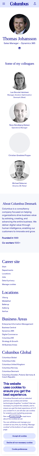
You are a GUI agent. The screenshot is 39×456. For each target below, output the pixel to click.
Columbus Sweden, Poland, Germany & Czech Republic (18, 376)
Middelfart (6, 301)
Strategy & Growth (10, 341)
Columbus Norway (10, 368)
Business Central (9, 327)
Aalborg (5, 308)
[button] (35, 4)
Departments (7, 270)
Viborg (5, 297)
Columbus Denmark (10, 371)
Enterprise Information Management (17, 324)
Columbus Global (9, 357)
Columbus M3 (8, 338)
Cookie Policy (15, 416)
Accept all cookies (19, 436)
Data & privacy (8, 280)
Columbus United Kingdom (13, 364)
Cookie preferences (19, 449)
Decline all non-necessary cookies (19, 443)
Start (4, 266)
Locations (6, 273)
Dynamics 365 (28, 43)
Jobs (4, 277)
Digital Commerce (10, 334)
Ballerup (5, 304)
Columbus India (8, 361)
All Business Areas (9, 345)
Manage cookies (9, 284)
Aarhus (5, 311)
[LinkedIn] (19, 48)
